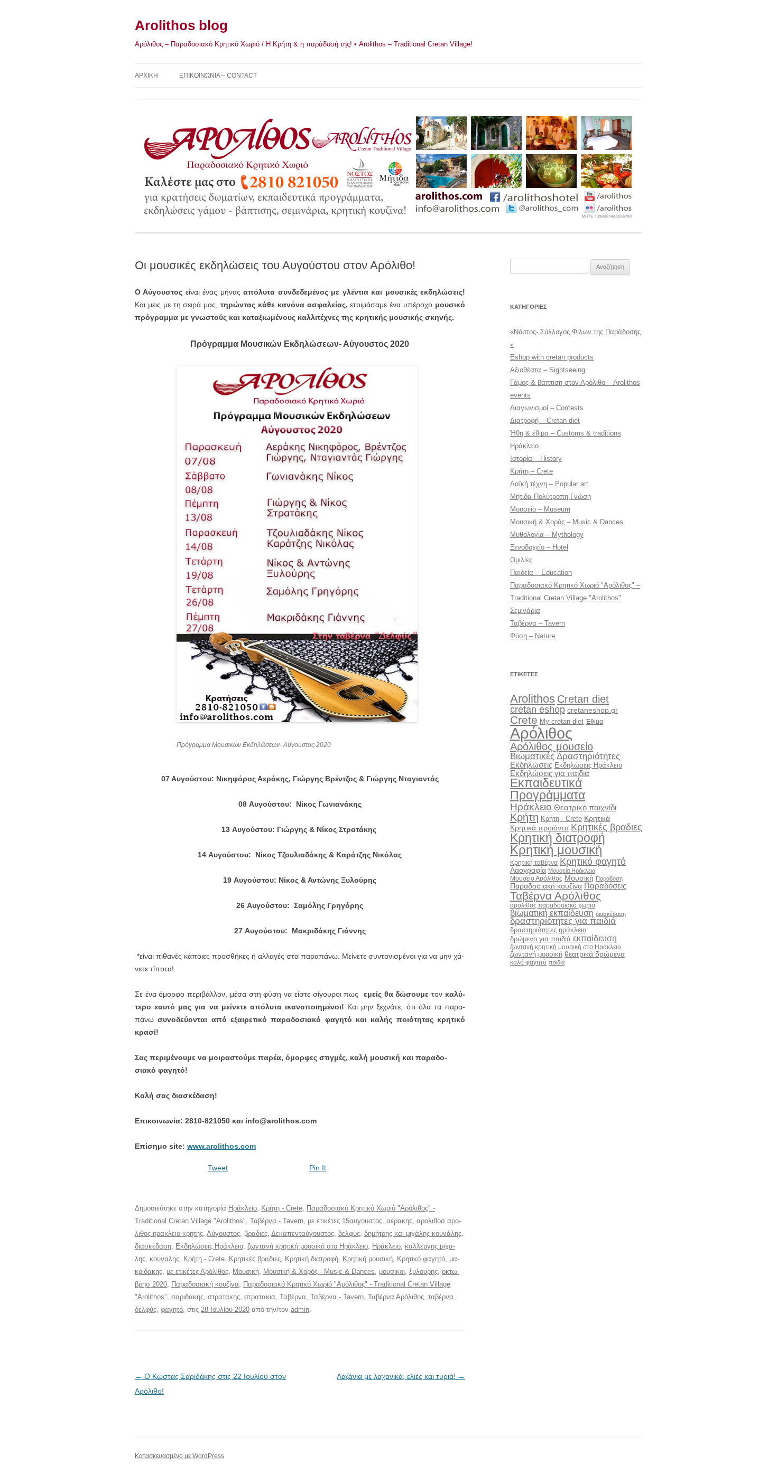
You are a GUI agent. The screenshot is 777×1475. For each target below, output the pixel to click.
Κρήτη (524, 817)
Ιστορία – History (536, 458)
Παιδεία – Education (541, 572)
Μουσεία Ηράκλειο (571, 870)
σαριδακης (187, 1297)
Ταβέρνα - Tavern (276, 1221)
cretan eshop (537, 709)
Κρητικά (597, 818)
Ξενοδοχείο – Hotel (539, 547)
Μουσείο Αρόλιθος (536, 878)
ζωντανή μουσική (536, 954)
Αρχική (146, 75)
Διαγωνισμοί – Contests (547, 408)
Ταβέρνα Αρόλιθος (396, 1297)
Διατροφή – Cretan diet (545, 420)
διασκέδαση (153, 1246)
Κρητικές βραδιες (255, 1259)
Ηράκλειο (242, 1208)
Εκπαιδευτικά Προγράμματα (547, 789)
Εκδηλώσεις (531, 764)
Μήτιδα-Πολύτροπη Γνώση (550, 496)
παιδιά (557, 962)
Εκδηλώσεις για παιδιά (549, 773)
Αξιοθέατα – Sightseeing (547, 370)
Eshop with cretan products (552, 357)
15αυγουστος (362, 1221)
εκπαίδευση (595, 938)
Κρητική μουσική (368, 1259)
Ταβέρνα (293, 1297)
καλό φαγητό (528, 962)
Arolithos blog (181, 25)
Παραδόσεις (605, 885)
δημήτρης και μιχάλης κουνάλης (412, 1233)
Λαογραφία (528, 870)
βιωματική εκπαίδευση (552, 913)
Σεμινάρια (525, 610)
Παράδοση (609, 878)
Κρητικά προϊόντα (539, 828)
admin (300, 1309)
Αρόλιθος (541, 733)
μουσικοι (392, 1271)
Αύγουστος (223, 1233)
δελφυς (349, 1233)
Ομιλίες (521, 560)
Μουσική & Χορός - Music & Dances (319, 1271)
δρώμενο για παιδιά (540, 939)
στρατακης (224, 1297)
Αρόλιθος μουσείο (551, 746)
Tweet (218, 1168)
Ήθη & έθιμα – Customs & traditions (565, 433)
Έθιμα (594, 721)
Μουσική (246, 1271)
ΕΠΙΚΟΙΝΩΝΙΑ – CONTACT (218, 75)
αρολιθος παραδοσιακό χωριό (552, 905)
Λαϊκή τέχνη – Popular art (549, 484)
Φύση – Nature (532, 636)
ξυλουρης (423, 1271)
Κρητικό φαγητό (421, 1259)
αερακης (399, 1221)
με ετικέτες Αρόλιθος (197, 1271)
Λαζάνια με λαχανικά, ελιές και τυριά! (401, 1376)
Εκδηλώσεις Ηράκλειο (209, 1246)
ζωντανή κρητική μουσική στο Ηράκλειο (307, 1246)
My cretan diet (562, 721)
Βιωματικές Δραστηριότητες (565, 756)
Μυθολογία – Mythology (547, 534)
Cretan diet (583, 699)
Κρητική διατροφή (311, 1259)
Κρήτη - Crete (281, 1208)
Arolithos (532, 698)
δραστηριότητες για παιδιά (563, 921)
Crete (524, 720)
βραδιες (255, 1233)
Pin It (317, 1168)
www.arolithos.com (221, 1146)
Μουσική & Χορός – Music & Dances (566, 522)
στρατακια (259, 1297)
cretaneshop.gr (592, 710)
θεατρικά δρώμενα (595, 954)
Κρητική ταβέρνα (534, 862)
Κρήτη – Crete (531, 471)
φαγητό (172, 1309)
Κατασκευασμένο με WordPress (179, 1456)
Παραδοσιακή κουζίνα (205, 1284)
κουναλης (164, 1259)
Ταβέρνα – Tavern (537, 623)
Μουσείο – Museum (540, 509)
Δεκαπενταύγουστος (302, 1233)
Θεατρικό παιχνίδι (585, 807)
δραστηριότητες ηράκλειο (548, 930)
